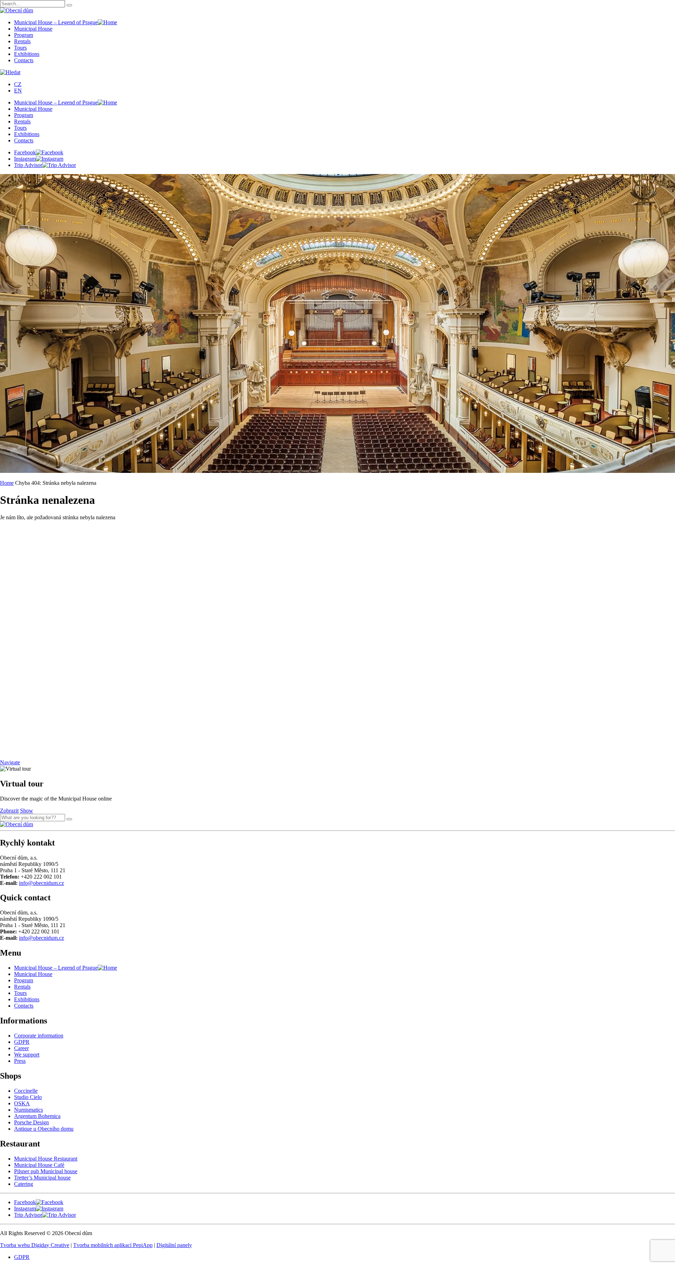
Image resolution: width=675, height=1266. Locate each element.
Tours (20, 48)
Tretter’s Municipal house (42, 1178)
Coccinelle (26, 1091)
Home (7, 483)
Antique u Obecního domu (43, 1129)
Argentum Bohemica (37, 1116)
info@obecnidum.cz (41, 883)
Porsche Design (31, 1122)
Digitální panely (174, 1245)
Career (21, 1048)
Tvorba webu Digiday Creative (34, 1245)
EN (18, 91)
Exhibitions (26, 54)
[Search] (69, 5)
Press (20, 1061)
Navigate (10, 762)
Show (26, 811)
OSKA (22, 1103)
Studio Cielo (28, 1097)
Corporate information (38, 1036)
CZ (17, 84)
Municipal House (33, 29)
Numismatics (28, 1110)
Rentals (22, 41)
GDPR (22, 1042)
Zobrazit (9, 811)
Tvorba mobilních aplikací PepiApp (113, 1245)
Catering (23, 1184)
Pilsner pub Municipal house (45, 1171)
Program (23, 35)
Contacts (23, 60)
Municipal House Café (39, 1165)
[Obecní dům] (16, 824)
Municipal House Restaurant (45, 1159)
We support (26, 1055)
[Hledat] (69, 819)
